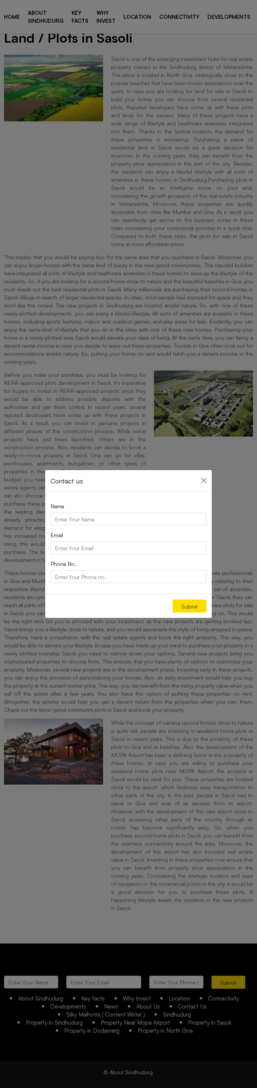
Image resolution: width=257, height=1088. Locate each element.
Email (57, 534)
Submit (189, 606)
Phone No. (63, 563)
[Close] (203, 480)
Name (57, 506)
